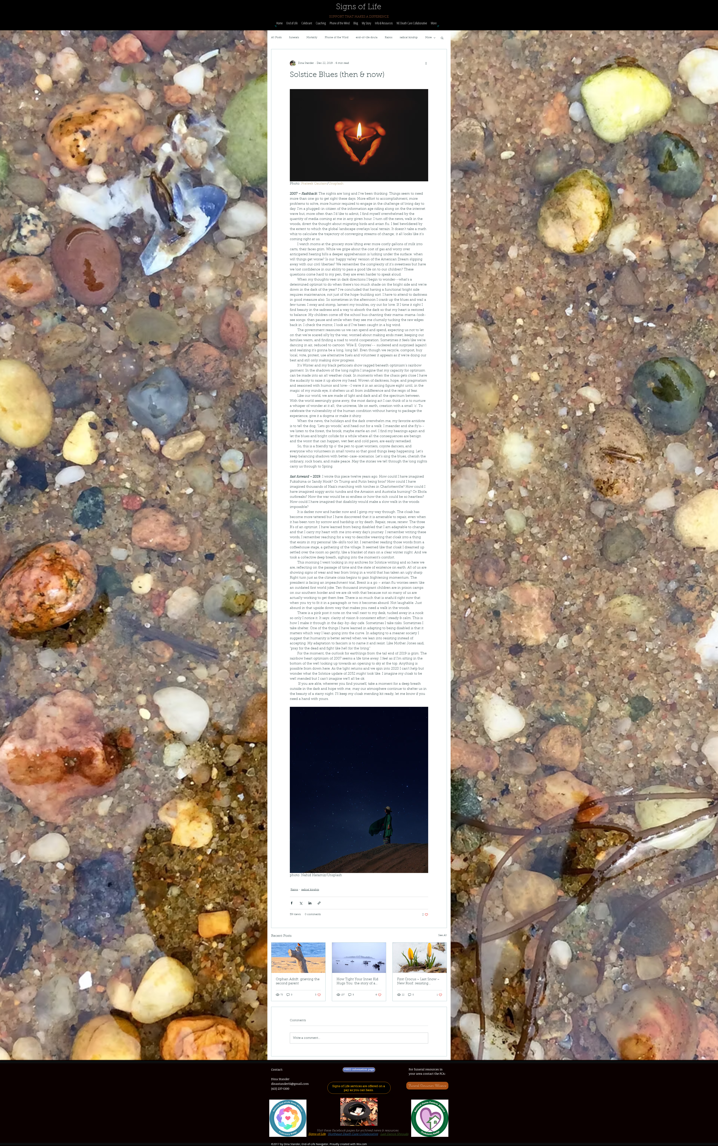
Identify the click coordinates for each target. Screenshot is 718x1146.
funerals (294, 37)
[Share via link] (319, 903)
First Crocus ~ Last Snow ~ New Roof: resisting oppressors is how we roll (418, 982)
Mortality (311, 37)
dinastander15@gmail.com (290, 1084)
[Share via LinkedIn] (310, 903)
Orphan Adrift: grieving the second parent (298, 981)
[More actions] (426, 63)
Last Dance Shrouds (394, 1134)
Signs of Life (317, 1134)
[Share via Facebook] (291, 903)
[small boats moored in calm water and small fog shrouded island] (359, 958)
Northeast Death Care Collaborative (353, 1134)
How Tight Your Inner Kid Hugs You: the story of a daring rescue (357, 982)
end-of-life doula (366, 37)
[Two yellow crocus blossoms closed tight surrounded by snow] (420, 958)
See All (442, 935)
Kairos (388, 37)
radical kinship (409, 37)
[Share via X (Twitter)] (301, 903)
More (428, 37)
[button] (321, 23)
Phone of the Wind (336, 37)
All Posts (276, 37)
